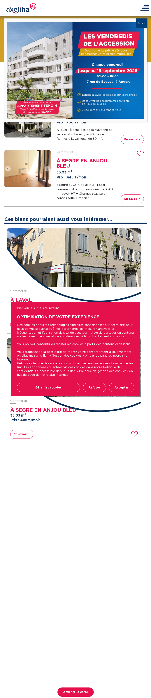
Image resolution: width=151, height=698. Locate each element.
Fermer (142, 23)
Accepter (122, 387)
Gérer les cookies (48, 387)
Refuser (94, 387)
